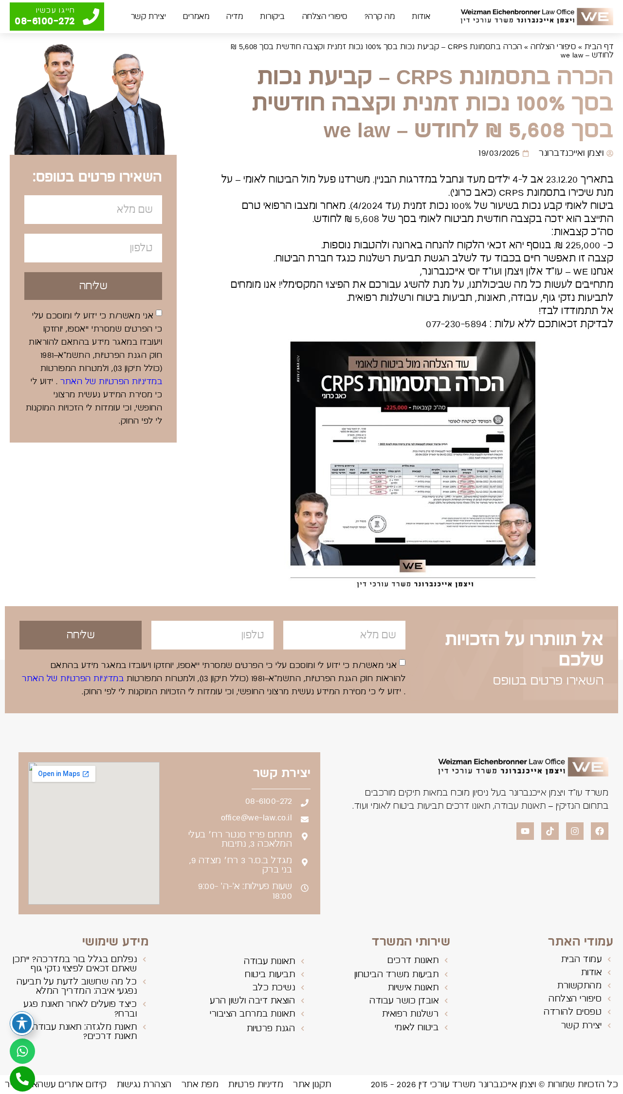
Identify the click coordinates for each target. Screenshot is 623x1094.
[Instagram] (575, 831)
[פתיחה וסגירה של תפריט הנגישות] (22, 1023)
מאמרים (196, 16)
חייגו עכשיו (55, 10)
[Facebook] (599, 831)
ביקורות (272, 16)
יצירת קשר (148, 16)
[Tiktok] (550, 831)
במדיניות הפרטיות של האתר (110, 381)
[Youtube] (525, 831)
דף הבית (599, 47)
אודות (421, 16)
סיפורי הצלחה (325, 16)
